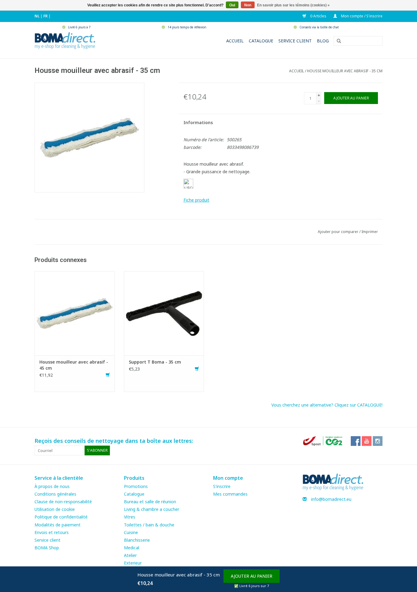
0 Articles (317, 16)
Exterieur (133, 563)
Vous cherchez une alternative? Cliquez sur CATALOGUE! (327, 405)
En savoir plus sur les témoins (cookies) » (293, 5)
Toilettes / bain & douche (149, 525)
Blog (323, 41)
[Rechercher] (337, 41)
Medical (131, 548)
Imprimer (369, 231)
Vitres (129, 517)
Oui (232, 5)
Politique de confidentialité (61, 517)
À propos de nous (52, 486)
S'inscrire (221, 486)
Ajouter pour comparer (338, 231)
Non (247, 5)
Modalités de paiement (57, 525)
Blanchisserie (137, 540)
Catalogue (261, 41)
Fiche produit (196, 200)
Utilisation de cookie (54, 509)
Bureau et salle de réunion (150, 501)
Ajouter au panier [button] (251, 576)
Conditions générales (55, 494)
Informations (198, 122)
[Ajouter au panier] (108, 375)
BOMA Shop (46, 548)
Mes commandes (230, 494)
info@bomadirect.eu (331, 499)
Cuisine (131, 532)
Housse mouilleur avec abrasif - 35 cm (345, 71)
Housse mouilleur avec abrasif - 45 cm (73, 365)
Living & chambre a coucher (151, 509)
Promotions (136, 486)
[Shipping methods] (323, 440)
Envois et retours (51, 532)
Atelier (130, 555)
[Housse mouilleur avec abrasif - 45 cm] (74, 313)
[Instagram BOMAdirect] (378, 441)
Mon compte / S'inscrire (361, 16)
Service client (295, 41)
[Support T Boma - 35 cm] (164, 313)
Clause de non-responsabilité (63, 501)
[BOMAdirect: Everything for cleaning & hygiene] (65, 40)
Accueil (235, 41)
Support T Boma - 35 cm (155, 362)
